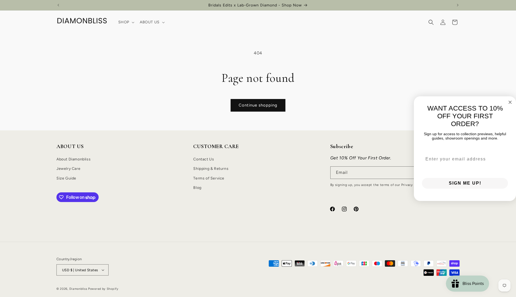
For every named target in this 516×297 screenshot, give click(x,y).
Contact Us (203, 159)
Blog (197, 187)
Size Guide (66, 178)
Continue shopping (258, 105)
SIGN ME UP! (465, 183)
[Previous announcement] (58, 5)
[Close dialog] (510, 102)
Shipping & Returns (210, 168)
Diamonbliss (78, 289)
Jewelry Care (68, 168)
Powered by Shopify (103, 289)
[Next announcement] (458, 5)
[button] (126, 22)
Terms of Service (208, 178)
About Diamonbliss (73, 159)
